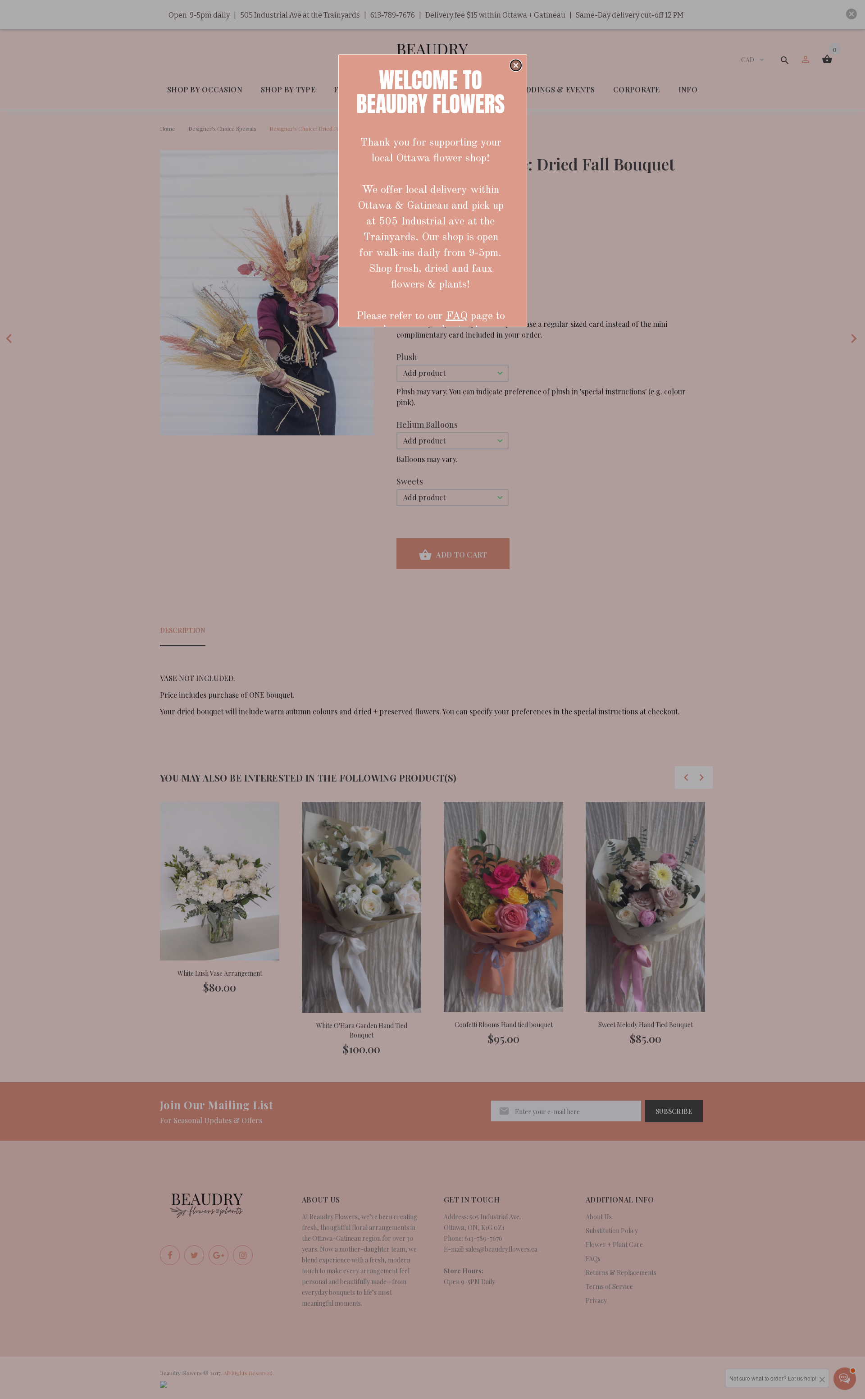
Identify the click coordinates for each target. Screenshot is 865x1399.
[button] (515, 65)
